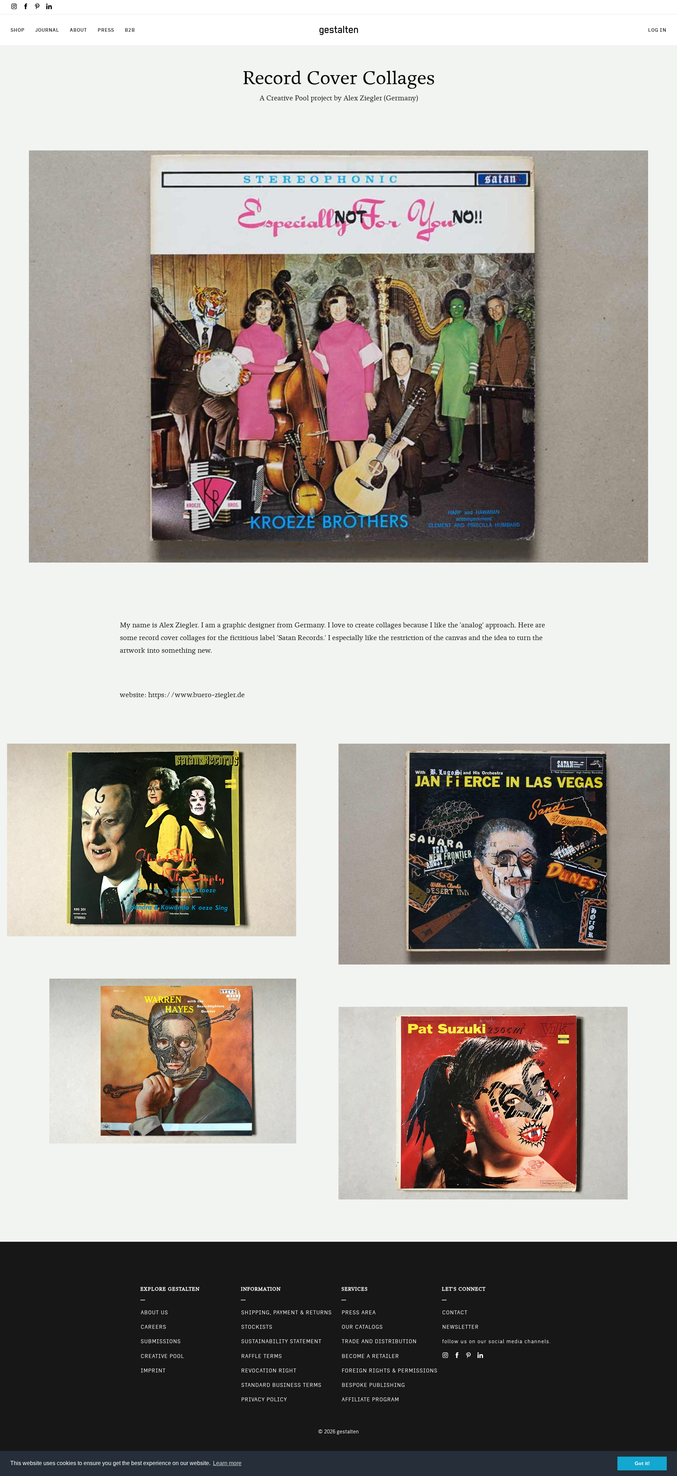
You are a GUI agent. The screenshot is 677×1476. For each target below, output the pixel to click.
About (78, 30)
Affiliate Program (370, 1399)
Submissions (161, 1341)
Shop (18, 30)
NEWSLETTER (460, 1327)
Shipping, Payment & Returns (286, 1312)
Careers (153, 1327)
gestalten (348, 1431)
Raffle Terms (261, 1356)
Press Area (359, 1312)
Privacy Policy (264, 1399)
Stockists (257, 1327)
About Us (154, 1312)
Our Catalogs (362, 1327)
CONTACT (455, 1312)
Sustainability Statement (281, 1341)
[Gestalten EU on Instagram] (14, 6)
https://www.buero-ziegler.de (196, 695)
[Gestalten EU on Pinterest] (37, 6)
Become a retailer (370, 1356)
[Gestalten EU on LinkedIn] (49, 6)
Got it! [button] (642, 1463)
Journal (47, 30)
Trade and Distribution (379, 1341)
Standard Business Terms (281, 1385)
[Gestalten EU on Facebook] (26, 6)
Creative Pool (162, 1356)
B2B (130, 30)
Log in (657, 30)
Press (106, 30)
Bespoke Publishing (373, 1385)
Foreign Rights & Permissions (390, 1371)
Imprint (153, 1371)
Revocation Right (269, 1371)
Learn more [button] (227, 1463)
